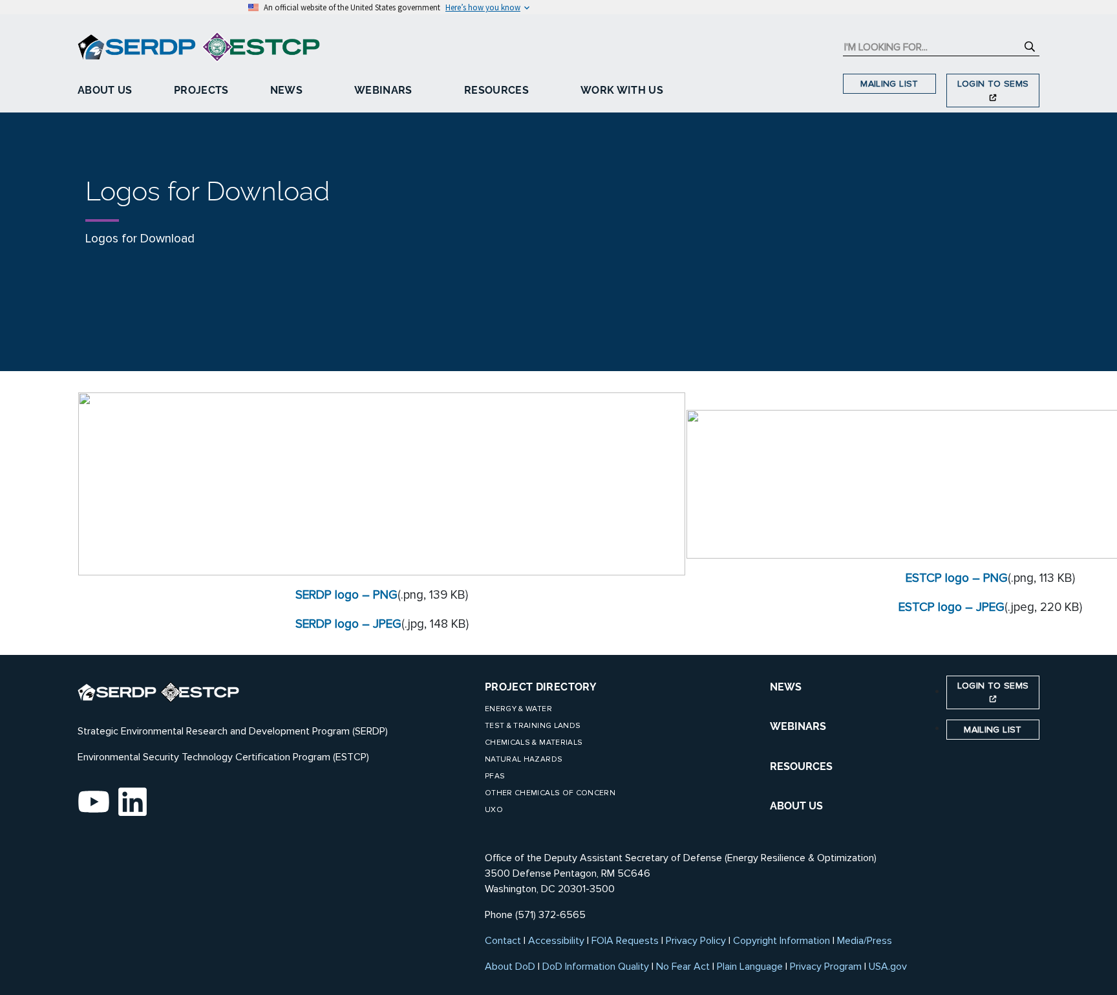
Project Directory (541, 687)
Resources (496, 90)
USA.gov (888, 966)
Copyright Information (781, 940)
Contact (503, 940)
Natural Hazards (523, 759)
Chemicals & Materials (533, 742)
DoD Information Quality (595, 966)
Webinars (383, 90)
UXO (494, 810)
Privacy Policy (696, 940)
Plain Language (750, 966)
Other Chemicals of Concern (550, 793)
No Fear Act (683, 966)
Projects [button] (201, 90)
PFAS (495, 776)
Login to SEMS (993, 83)
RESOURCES (801, 766)
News (286, 90)
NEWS (786, 687)
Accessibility (556, 940)
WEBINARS (798, 726)
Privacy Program (826, 966)
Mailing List (889, 83)
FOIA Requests (625, 940)
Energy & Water (518, 709)
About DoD (510, 966)
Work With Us (621, 90)
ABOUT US (796, 806)
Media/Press (864, 940)
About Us (105, 90)
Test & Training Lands (532, 726)
